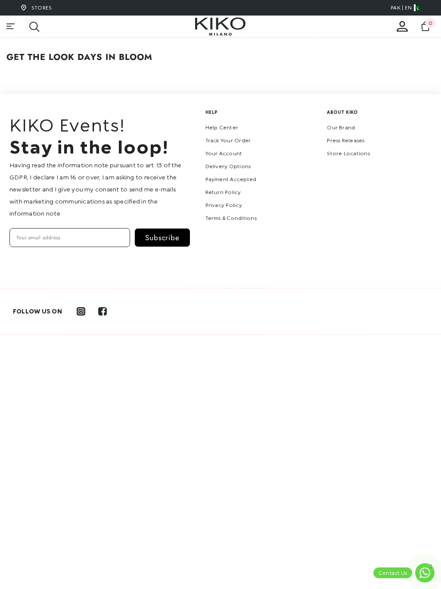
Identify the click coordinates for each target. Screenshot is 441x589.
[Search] (34, 27)
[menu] (10, 26)
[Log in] (402, 26)
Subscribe (162, 237)
